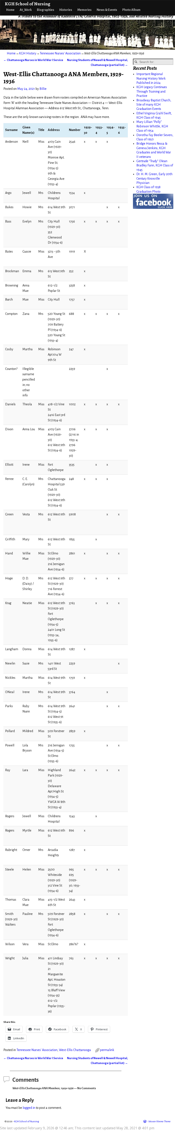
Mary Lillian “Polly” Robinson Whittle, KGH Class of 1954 (152, 126)
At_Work (26, 10)
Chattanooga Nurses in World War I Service (33, 60)
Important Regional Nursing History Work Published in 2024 (151, 78)
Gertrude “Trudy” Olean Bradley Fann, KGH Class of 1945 (154, 165)
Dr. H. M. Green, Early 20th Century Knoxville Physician (154, 178)
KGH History (27, 53)
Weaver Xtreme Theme (159, 1121)
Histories (65, 10)
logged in (29, 1107)
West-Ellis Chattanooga (75, 1050)
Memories (84, 10)
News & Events (107, 10)
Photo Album (131, 10)
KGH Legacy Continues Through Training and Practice (151, 91)
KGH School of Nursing (27, 4)
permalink (107, 1050)
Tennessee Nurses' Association (60, 53)
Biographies (45, 10)
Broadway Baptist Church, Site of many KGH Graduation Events (153, 105)
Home (10, 10)
